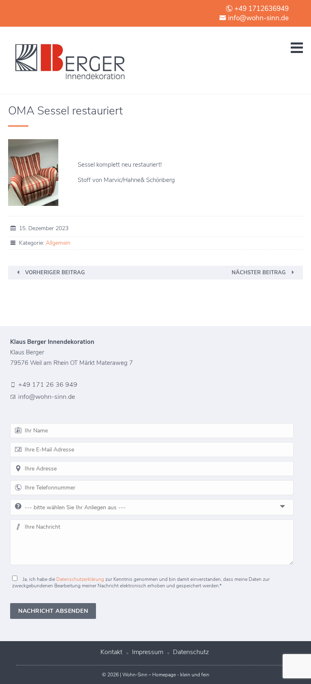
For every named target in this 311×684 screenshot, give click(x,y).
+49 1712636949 (261, 8)
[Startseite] (69, 60)
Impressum (147, 652)
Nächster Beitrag (259, 272)
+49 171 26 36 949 (47, 385)
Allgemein (58, 243)
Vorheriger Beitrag (55, 272)
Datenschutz (191, 652)
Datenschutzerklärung (80, 579)
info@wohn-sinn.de (257, 18)
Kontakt (111, 652)
